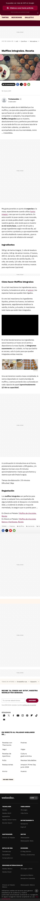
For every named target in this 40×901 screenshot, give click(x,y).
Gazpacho (33, 681)
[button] (15, 99)
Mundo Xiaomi (7, 823)
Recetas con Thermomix (7, 744)
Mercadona (33, 41)
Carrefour (24, 41)
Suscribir (32, 700)
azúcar (30, 290)
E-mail (28, 84)
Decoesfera (6, 854)
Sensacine (24, 824)
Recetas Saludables (28, 760)
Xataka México (7, 868)
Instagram (22, 715)
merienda (31, 526)
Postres (12, 526)
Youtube (18, 715)
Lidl (16, 41)
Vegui (4, 749)
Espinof (23, 827)
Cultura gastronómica (26, 755)
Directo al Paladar (8, 837)
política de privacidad (29, 705)
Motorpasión (25, 837)
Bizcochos (16, 17)
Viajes (23, 749)
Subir (32, 798)
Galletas (29, 17)
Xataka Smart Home (9, 819)
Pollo (4, 760)
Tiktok (36, 715)
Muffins (21, 526)
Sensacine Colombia (28, 878)
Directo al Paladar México (8, 886)
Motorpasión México (28, 885)
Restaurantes (7, 765)
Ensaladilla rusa (22, 681)
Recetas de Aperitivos (6, 755)
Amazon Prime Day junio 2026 (28, 766)
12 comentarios (9, 84)
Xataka (4, 810)
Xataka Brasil (6, 872)
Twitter (21, 84)
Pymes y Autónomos (28, 854)
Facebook (17, 84)
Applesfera (6, 816)
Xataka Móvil (6, 813)
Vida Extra (24, 813)
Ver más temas (8, 779)
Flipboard (25, 84)
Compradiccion (7, 858)
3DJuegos (24, 810)
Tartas (5, 17)
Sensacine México (27, 875)
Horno (4, 771)
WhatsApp (4, 715)
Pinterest (27, 715)
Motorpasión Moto (27, 841)
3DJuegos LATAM (26, 868)
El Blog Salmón (26, 851)
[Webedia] (8, 799)
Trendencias (6, 851)
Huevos (23, 771)
